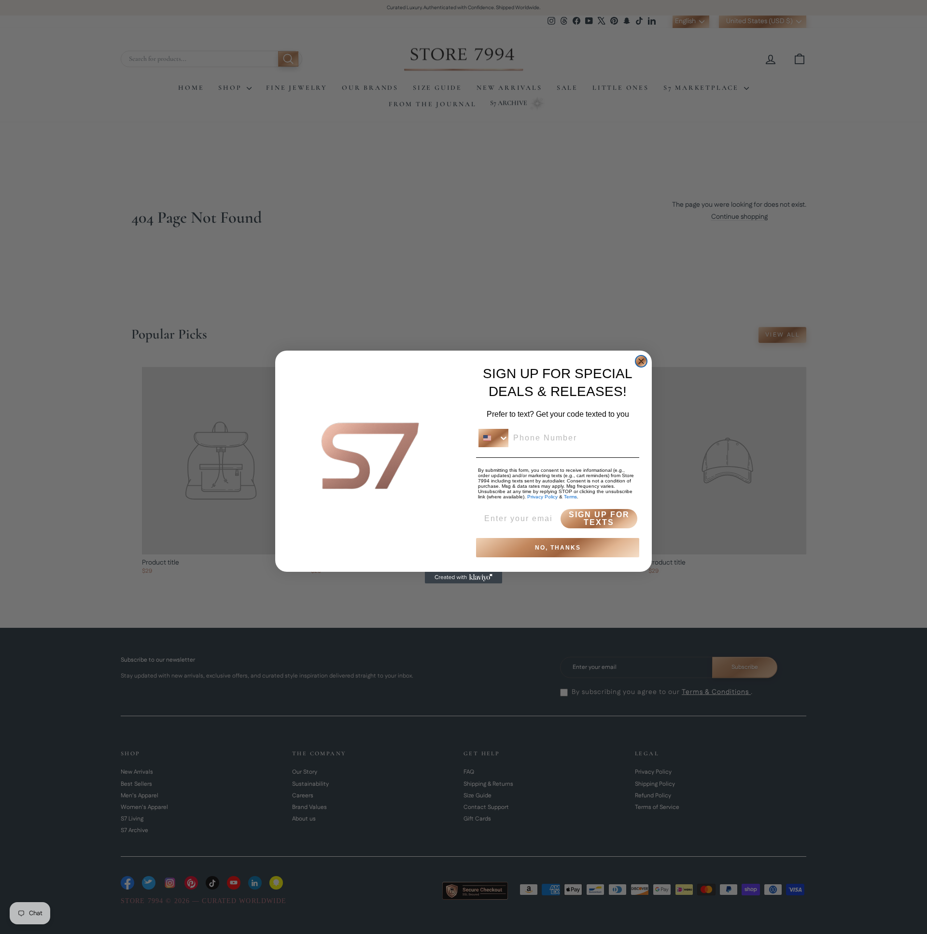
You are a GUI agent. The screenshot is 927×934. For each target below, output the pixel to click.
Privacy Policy (542, 496)
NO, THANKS (558, 547)
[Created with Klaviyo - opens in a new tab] (463, 577)
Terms (570, 496)
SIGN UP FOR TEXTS (599, 518)
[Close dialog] (641, 361)
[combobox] (493, 438)
